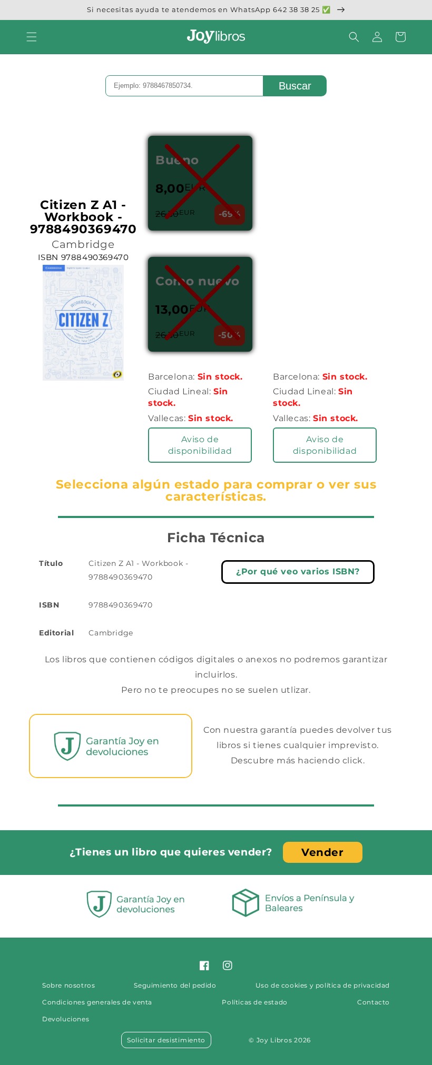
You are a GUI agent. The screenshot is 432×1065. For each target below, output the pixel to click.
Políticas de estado (254, 1002)
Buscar (295, 86)
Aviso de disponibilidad (200, 445)
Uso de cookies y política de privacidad (323, 985)
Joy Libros (274, 1040)
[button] (31, 36)
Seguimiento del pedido (175, 985)
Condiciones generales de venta (97, 1002)
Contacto (373, 1002)
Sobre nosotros (68, 985)
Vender (322, 852)
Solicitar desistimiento (166, 1040)
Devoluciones (65, 1019)
